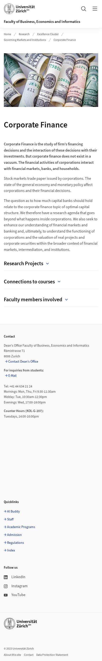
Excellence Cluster (48, 34)
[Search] (83, 8)
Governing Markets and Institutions (25, 40)
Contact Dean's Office (23, 361)
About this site (12, 655)
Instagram (19, 586)
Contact (28, 655)
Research (24, 34)
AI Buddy (13, 511)
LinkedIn (18, 577)
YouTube (18, 595)
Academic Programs (21, 527)
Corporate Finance (65, 40)
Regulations (15, 542)
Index (11, 550)
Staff (10, 519)
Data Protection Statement (52, 655)
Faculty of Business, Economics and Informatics (42, 21)
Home (7, 34)
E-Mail (12, 375)
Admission (14, 535)
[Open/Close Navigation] (95, 8)
